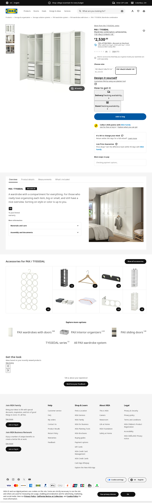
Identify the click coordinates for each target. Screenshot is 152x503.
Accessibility (128, 431)
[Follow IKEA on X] (24, 479)
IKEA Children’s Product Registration (133, 425)
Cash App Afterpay (82, 463)
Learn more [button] (132, 138)
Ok (128, 494)
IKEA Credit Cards (81, 458)
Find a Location (81, 411)
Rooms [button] (36, 11)
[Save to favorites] (144, 30)
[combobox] (98, 11)
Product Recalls (54, 429)
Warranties (52, 438)
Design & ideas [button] (55, 11)
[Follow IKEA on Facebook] (8, 479)
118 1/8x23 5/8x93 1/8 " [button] (104, 34)
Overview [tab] (13, 179)
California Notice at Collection (50, 496)
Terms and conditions (132, 420)
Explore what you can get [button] (128, 127)
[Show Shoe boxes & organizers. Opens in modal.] (88, 301)
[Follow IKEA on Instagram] (13, 479)
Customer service (54, 411)
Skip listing (10, 363)
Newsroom (104, 420)
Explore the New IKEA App (85, 467)
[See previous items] (8, 366)
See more (9, 419)
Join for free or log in (108, 127)
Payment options (81, 442)
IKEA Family (79, 420)
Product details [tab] (27, 179)
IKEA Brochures (81, 433)
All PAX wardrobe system (90, 343)
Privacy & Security (131, 411)
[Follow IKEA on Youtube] (30, 479)
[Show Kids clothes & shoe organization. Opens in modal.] (134, 278)
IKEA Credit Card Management (81, 452)
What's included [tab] (62, 179)
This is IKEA (104, 411)
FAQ (49, 415)
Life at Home (105, 424)
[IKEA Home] (11, 11)
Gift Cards (79, 447)
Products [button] (27, 11)
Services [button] (67, 11)
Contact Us (52, 424)
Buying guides (80, 438)
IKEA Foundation (106, 429)
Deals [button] (44, 11)
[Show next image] (81, 58)
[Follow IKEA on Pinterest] (19, 479)
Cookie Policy (72, 496)
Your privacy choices (108, 494)
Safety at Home (106, 433)
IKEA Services (80, 415)
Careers (102, 415)
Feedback (51, 442)
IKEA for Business (81, 424)
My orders (52, 420)
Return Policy (53, 433)
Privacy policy (129, 415)
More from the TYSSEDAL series (106, 25)
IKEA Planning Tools (82, 429)
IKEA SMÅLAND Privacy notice (133, 437)
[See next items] (8, 371)
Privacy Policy (30, 496)
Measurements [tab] (45, 179)
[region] (52, 58)
